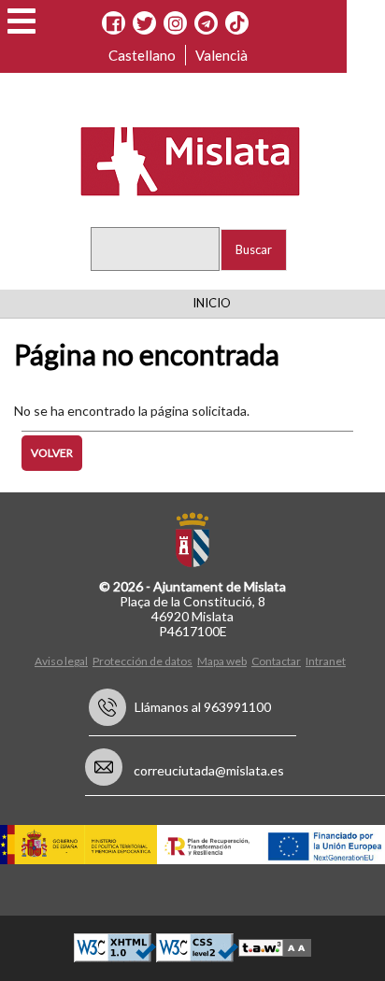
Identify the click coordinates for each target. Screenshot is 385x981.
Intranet (326, 661)
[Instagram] (175, 23)
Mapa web (222, 661)
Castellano (142, 55)
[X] (144, 23)
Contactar (276, 661)
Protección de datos (142, 661)
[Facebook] (113, 23)
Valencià (221, 55)
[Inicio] (179, 159)
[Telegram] (206, 23)
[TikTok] (237, 23)
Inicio (211, 302)
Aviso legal (61, 661)
